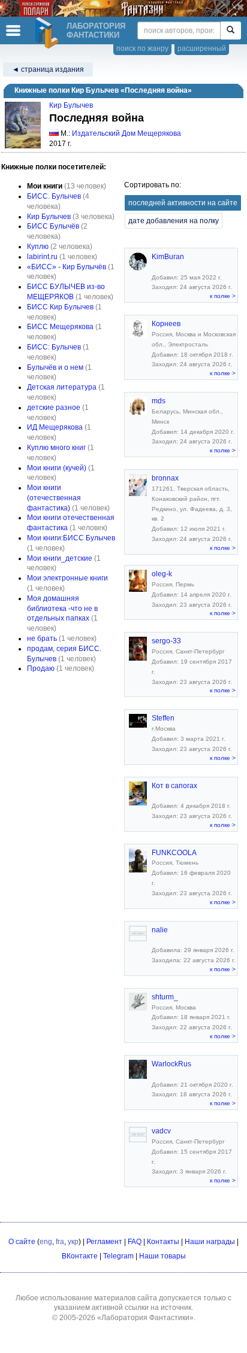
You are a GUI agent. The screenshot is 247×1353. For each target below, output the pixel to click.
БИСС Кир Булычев (60, 307)
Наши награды (210, 1242)
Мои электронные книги (67, 578)
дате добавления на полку (173, 221)
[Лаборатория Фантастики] (48, 33)
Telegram (118, 1256)
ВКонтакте (80, 1256)
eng (46, 1242)
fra (60, 1242)
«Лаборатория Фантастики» (145, 1318)
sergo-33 (166, 641)
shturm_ (165, 997)
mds (158, 401)
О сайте (21, 1242)
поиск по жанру (142, 48)
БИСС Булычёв (53, 226)
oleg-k (162, 574)
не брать (42, 638)
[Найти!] (230, 30)
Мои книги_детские (59, 558)
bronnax (165, 478)
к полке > (223, 296)
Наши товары (162, 1256)
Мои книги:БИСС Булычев (71, 538)
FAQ (134, 1242)
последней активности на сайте (182, 203)
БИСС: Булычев (54, 347)
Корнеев (166, 324)
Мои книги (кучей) (56, 468)
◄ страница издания (48, 69)
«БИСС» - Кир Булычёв (66, 267)
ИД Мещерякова (55, 427)
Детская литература (62, 387)
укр (73, 1242)
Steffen (163, 718)
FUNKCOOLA (174, 853)
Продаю (41, 668)
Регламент (104, 1242)
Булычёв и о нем (55, 367)
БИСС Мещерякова (60, 327)
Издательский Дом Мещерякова (126, 133)
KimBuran (168, 257)
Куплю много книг (56, 447)
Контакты (163, 1242)
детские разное (53, 407)
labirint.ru (42, 257)
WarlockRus (171, 1064)
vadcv (161, 1131)
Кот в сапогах (174, 786)
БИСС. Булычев (54, 196)
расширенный (201, 48)
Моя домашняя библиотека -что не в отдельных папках (62, 608)
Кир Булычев (71, 105)
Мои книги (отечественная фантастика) (54, 498)
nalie (160, 930)
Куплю (38, 246)
